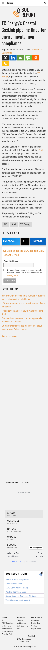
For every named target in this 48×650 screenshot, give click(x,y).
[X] (5, 57)
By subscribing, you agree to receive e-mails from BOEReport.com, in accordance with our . (24, 273)
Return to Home (9, 336)
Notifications (21, 623)
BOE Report (24, 9)
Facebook (9, 241)
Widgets (20, 620)
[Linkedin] (13, 57)
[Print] (35, 57)
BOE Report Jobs (24, 639)
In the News (6, 626)
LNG (5, 224)
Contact (34, 626)
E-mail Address (10, 261)
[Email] (20, 57)
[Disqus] (24, 373)
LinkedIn (37, 241)
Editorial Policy (7, 634)
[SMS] (28, 57)
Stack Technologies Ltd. (27, 647)
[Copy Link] (5, 63)
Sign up (10, 3)
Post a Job (35, 623)
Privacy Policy (12, 276)
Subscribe (10, 280)
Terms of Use (7, 629)
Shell (41, 150)
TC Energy (25, 224)
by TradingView (24, 561)
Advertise (35, 620)
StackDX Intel (24, 642)
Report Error (36, 629)
